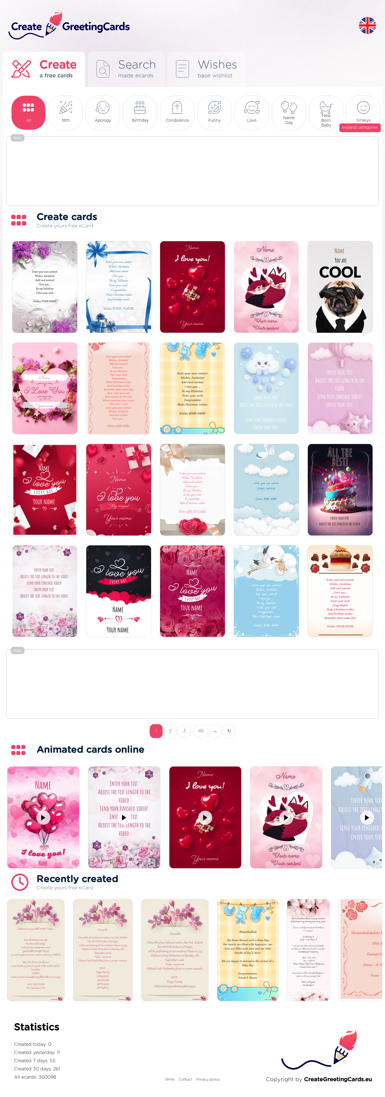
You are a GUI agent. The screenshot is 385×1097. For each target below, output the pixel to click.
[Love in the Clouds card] (118, 591)
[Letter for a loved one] (118, 388)
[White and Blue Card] (118, 287)
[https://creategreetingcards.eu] (179, 25)
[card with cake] (340, 591)
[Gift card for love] (118, 490)
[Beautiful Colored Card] (45, 287)
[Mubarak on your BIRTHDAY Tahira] (36, 950)
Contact (185, 1079)
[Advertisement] (192, 171)
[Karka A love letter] (45, 490)
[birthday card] (192, 490)
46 (201, 730)
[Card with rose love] (192, 591)
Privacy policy (208, 1079)
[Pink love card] (45, 388)
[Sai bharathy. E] (308, 950)
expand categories (360, 128)
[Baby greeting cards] (266, 490)
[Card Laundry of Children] (192, 388)
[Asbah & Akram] (247, 950)
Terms (170, 1079)
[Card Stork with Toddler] (266, 591)
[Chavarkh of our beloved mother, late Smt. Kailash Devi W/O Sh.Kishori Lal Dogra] (175, 950)
